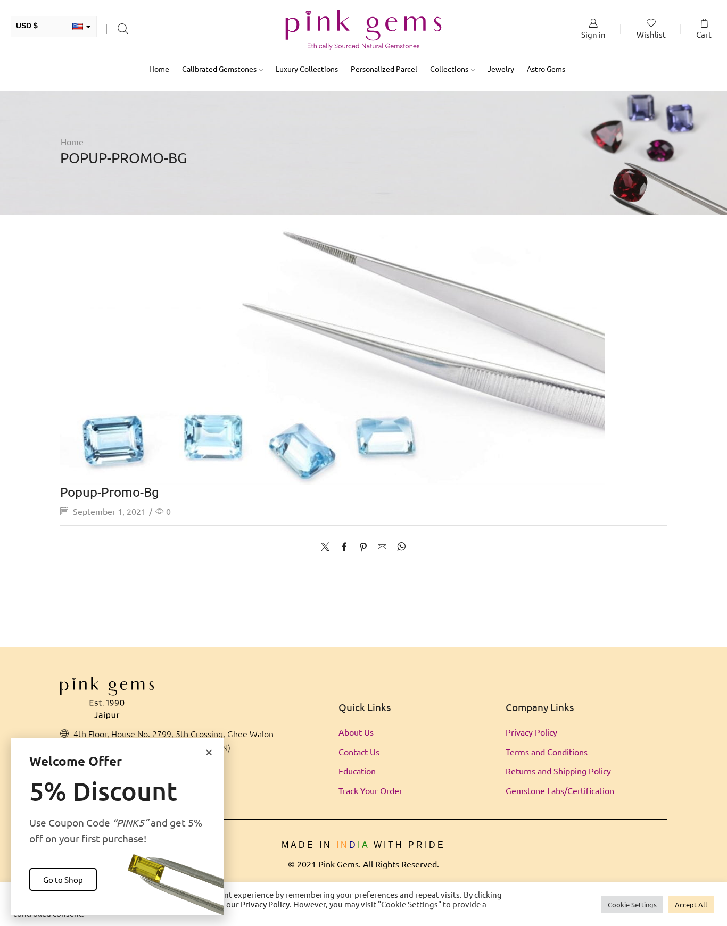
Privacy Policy (531, 732)
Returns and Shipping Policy (558, 770)
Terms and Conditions (547, 751)
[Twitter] (328, 547)
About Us (356, 732)
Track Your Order (370, 790)
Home (159, 68)
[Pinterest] (363, 547)
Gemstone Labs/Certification (560, 790)
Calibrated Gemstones (219, 68)
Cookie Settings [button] (632, 904)
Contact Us (358, 751)
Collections (449, 68)
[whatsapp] (399, 547)
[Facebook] (344, 547)
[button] (209, 752)
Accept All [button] (691, 904)
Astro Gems (546, 68)
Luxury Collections (307, 68)
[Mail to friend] (382, 547)
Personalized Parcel (384, 68)
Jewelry (501, 68)
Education (357, 770)
